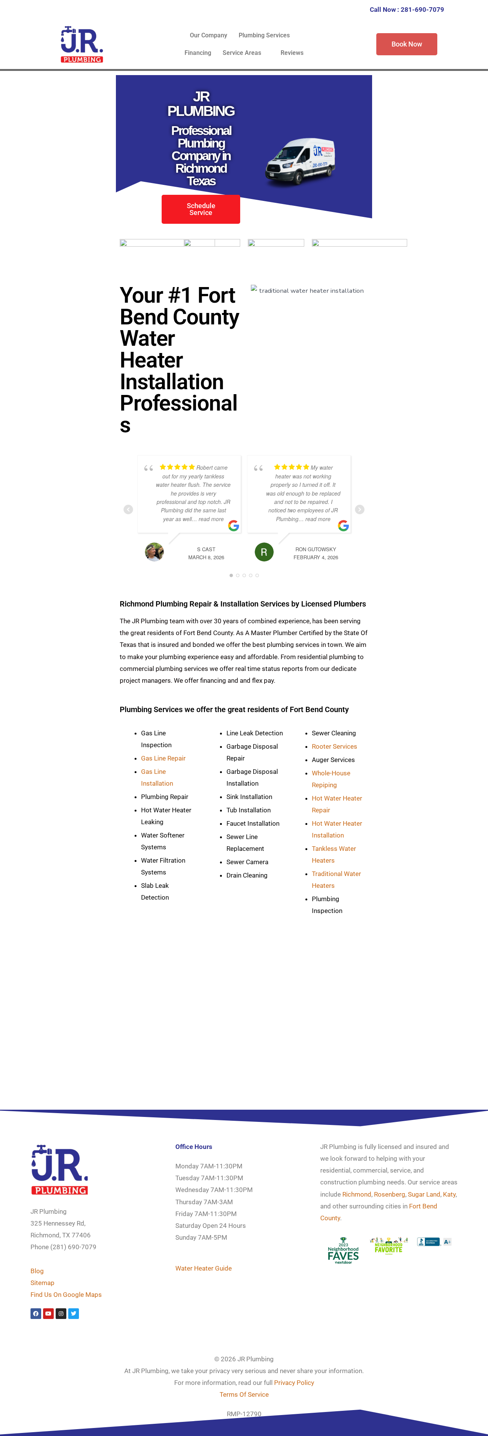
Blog (37, 1271)
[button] (268, 35)
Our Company (208, 35)
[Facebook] (35, 1313)
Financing (198, 52)
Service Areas (242, 52)
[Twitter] (73, 1313)
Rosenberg (389, 1194)
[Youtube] (48, 1313)
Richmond (356, 1194)
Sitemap (42, 1283)
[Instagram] (61, 1313)
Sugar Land (424, 1194)
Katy (449, 1194)
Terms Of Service (244, 1394)
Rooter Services (334, 746)
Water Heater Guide (203, 1268)
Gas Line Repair (163, 758)
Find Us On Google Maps (66, 1294)
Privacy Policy (294, 1382)
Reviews (292, 52)
